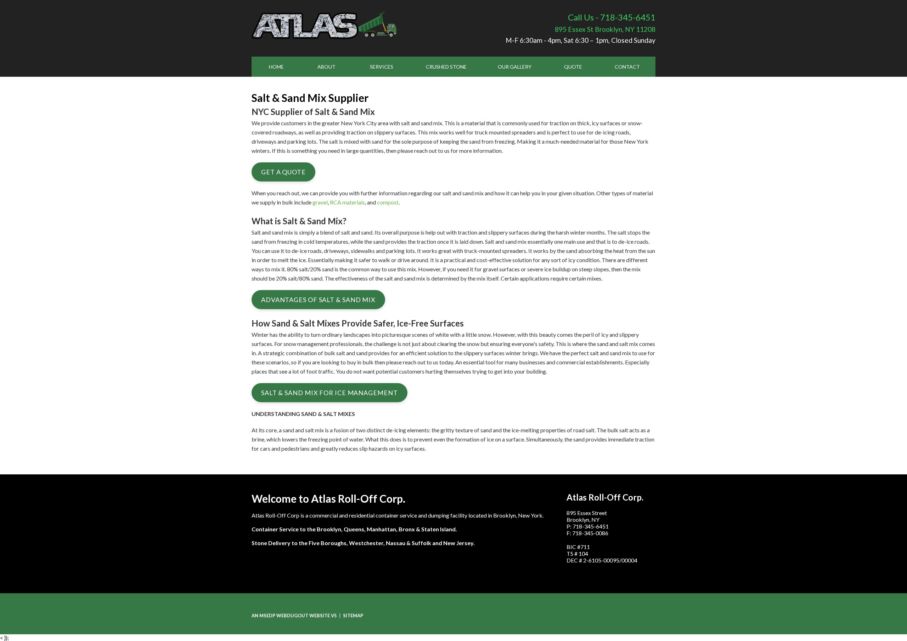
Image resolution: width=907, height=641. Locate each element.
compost (388, 202)
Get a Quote (283, 172)
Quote (573, 67)
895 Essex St (605, 29)
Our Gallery (514, 67)
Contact (627, 67)
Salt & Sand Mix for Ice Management (329, 393)
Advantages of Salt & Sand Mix (318, 300)
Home (276, 67)
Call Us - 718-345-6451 (611, 17)
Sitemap (353, 615)
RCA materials (347, 202)
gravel (320, 202)
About (326, 67)
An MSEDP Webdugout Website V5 (294, 615)
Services (381, 67)
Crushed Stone (446, 67)
